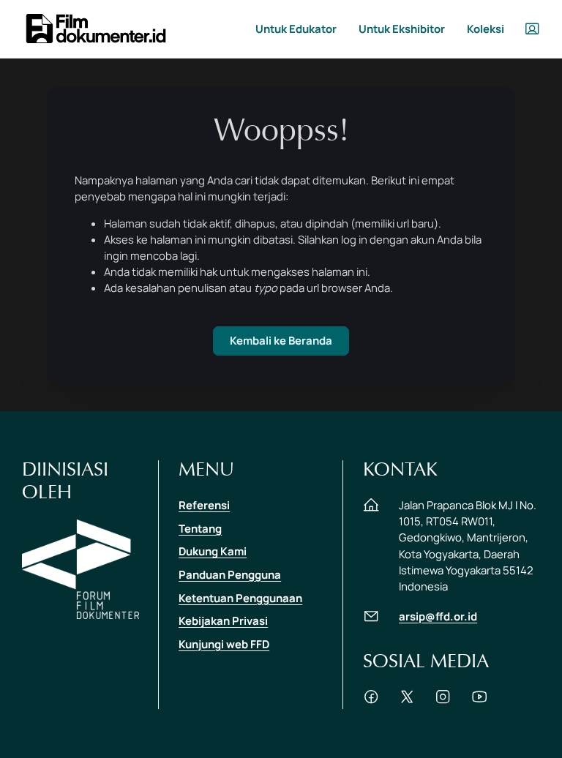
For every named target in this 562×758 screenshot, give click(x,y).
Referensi (204, 505)
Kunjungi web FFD (224, 644)
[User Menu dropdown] (532, 28)
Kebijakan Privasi (223, 620)
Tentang (200, 528)
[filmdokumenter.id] (95, 27)
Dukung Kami (213, 551)
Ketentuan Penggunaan (240, 597)
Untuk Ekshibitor (402, 28)
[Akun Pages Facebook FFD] (371, 701)
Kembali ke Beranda (281, 340)
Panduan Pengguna (230, 574)
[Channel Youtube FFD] (479, 701)
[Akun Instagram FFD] (443, 701)
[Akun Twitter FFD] (407, 701)
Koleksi (485, 28)
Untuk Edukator (296, 28)
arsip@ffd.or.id (438, 616)
